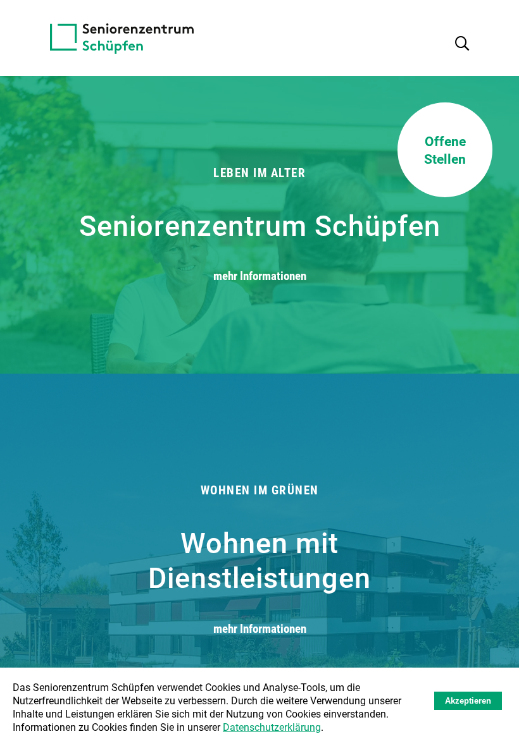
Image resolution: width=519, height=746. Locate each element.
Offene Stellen (445, 150)
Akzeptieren (468, 701)
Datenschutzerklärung (272, 726)
